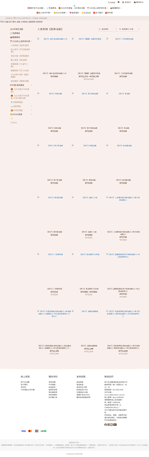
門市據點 (52, 384)
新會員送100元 (82, 389)
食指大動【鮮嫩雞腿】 (20, 55)
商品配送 (52, 387)
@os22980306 (118, 397)
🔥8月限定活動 (16, 29)
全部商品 (9, 18)
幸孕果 (23, 387)
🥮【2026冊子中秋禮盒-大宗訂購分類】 (20, 96)
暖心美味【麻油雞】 (19, 59)
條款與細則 (53, 394)
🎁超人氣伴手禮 (43, 12)
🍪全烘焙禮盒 (17, 110)
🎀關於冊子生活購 (35, 8)
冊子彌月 (24, 384)
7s (12, 118)
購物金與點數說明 (83, 397)
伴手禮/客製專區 (17, 85)
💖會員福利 (74, 12)
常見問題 (52, 382)
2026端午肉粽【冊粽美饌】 (20, 75)
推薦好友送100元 (83, 394)
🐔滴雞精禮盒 (17, 102)
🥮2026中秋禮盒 (65, 8)
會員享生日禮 (82, 387)
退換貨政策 (53, 389)
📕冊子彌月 (98, 12)
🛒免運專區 (51, 8)
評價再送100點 (82, 392)
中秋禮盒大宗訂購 (28, 389)
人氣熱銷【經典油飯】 (40, 18)
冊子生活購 (25, 382)
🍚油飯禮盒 (16, 106)
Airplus (14, 122)
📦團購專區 (115, 8)
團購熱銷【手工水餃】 (20, 70)
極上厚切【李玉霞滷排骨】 (20, 50)
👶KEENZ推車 (60, 12)
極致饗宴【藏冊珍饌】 (20, 81)
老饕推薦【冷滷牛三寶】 (19, 65)
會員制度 (80, 384)
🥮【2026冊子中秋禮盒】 (20, 90)
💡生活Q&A (86, 12)
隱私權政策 (53, 392)
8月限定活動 (79, 8)
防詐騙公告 (53, 397)
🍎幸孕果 (109, 12)
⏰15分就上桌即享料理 (96, 8)
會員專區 (80, 382)
